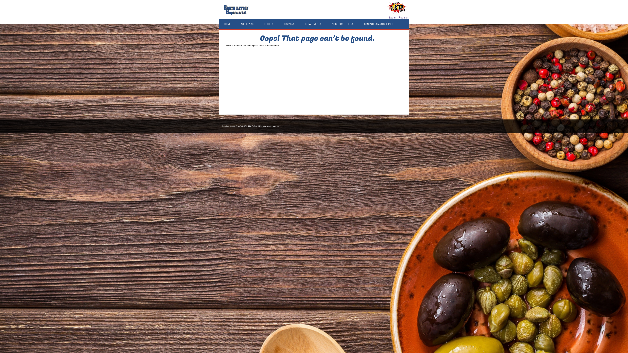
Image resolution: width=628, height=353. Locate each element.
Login (392, 17)
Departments (313, 23)
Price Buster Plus (342, 23)
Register (403, 17)
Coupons (289, 23)
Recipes (268, 23)
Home (227, 23)
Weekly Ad (247, 23)
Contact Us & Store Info (378, 23)
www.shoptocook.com (270, 126)
